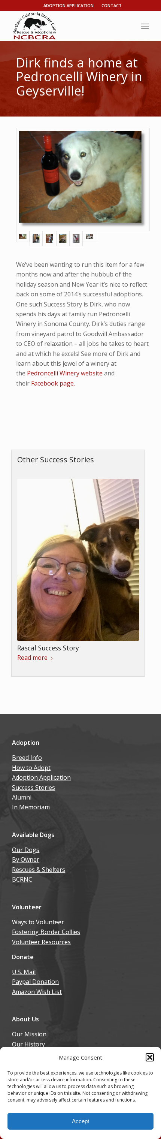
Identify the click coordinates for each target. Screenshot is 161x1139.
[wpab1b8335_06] (63, 239)
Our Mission (29, 1034)
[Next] (127, 551)
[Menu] (145, 26)
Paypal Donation (35, 982)
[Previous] (28, 551)
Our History (28, 1044)
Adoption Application (68, 5)
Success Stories (33, 787)
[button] (150, 1057)
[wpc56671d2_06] (49, 239)
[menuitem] (145, 26)
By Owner (25, 859)
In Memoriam (31, 807)
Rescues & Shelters (38, 869)
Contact (111, 5)
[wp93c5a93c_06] (83, 179)
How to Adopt (31, 768)
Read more (32, 657)
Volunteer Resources (41, 942)
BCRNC (22, 879)
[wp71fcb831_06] (36, 239)
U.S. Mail (24, 972)
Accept (80, 1121)
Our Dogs (25, 850)
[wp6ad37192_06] (76, 239)
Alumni (21, 797)
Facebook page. (53, 383)
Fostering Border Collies (46, 932)
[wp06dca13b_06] (66, 26)
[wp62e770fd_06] (89, 239)
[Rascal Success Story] (78, 560)
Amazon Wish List (37, 992)
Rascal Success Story (48, 647)
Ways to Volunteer (38, 922)
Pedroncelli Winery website (65, 373)
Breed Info (27, 757)
